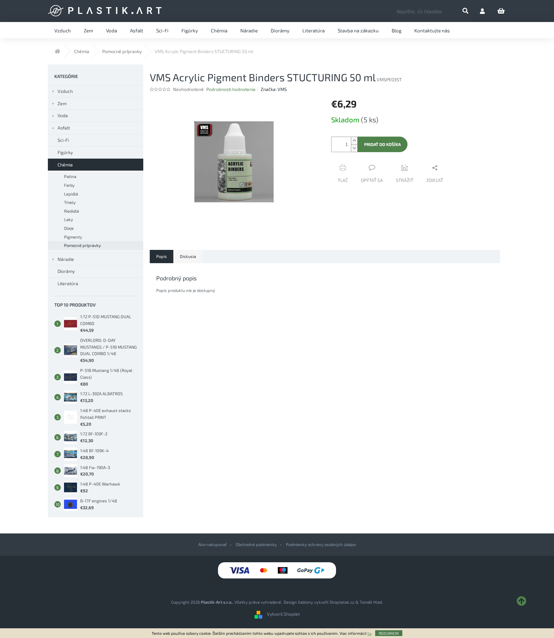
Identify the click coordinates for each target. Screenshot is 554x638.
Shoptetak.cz (342, 602)
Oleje (69, 228)
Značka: (274, 89)
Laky (68, 219)
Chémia (65, 164)
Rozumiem (389, 633)
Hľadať (470, 11)
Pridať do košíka (382, 144)
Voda (63, 115)
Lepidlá (71, 193)
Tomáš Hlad (371, 602)
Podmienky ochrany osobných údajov (321, 544)
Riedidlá (71, 211)
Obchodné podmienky (256, 544)
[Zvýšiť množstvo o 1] (354, 140)
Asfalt (64, 127)
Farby (69, 185)
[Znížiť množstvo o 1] (354, 148)
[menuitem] (62, 30)
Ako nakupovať (212, 544)
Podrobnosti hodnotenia (230, 89)
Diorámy (66, 271)
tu (369, 633)
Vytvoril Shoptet (283, 614)
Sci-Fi (63, 140)
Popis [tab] (161, 256)
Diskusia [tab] (188, 256)
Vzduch (65, 91)
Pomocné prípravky (82, 245)
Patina (70, 176)
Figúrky (65, 152)
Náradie (66, 259)
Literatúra (68, 283)
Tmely (70, 202)
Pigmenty (73, 237)
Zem (62, 103)
